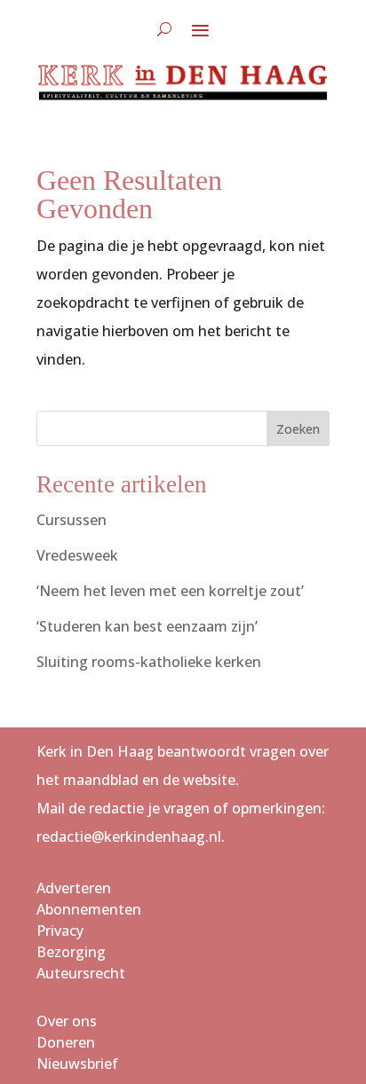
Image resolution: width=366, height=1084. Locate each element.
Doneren (65, 1042)
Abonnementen (88, 909)
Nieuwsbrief (77, 1063)
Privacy (60, 930)
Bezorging (71, 952)
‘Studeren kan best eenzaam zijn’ (147, 626)
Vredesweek (77, 555)
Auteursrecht (80, 973)
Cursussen (71, 520)
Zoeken (298, 428)
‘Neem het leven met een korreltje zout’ (170, 591)
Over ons (66, 1021)
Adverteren (73, 888)
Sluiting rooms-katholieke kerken (148, 662)
